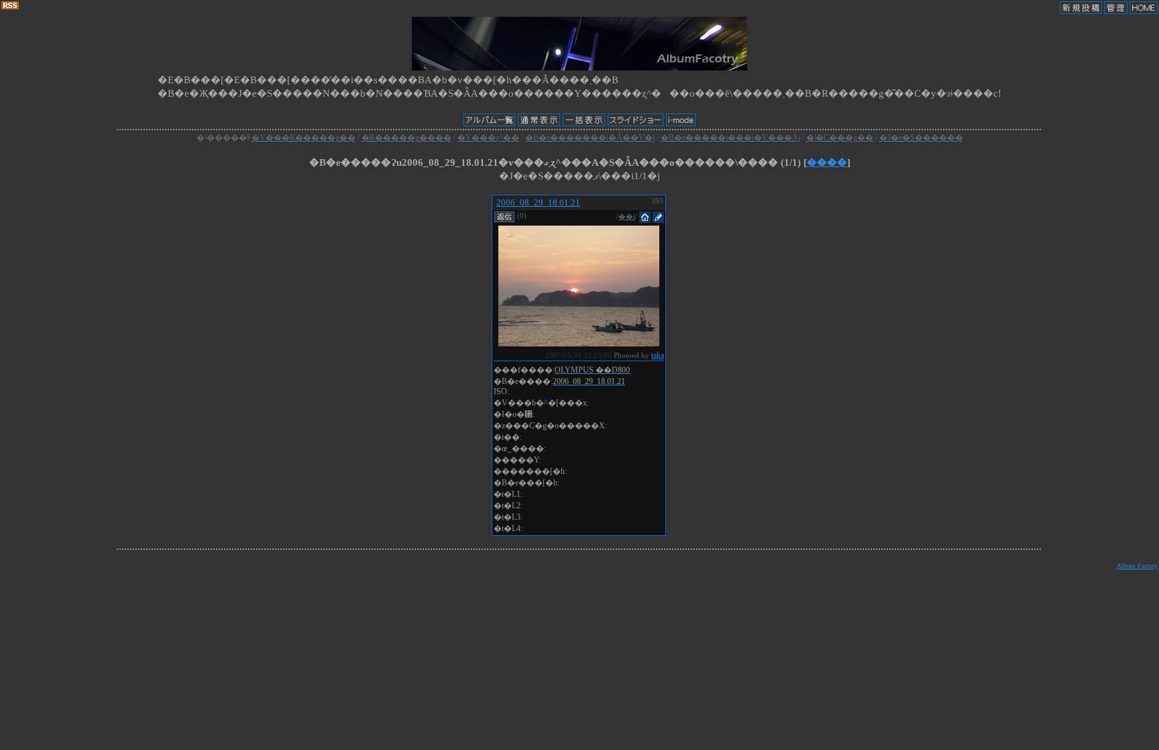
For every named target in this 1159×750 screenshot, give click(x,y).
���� (827, 162)
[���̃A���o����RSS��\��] (10, 6)
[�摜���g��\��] (578, 342)
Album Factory (1137, 565)
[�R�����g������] (504, 216)
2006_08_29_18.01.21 (538, 202)
